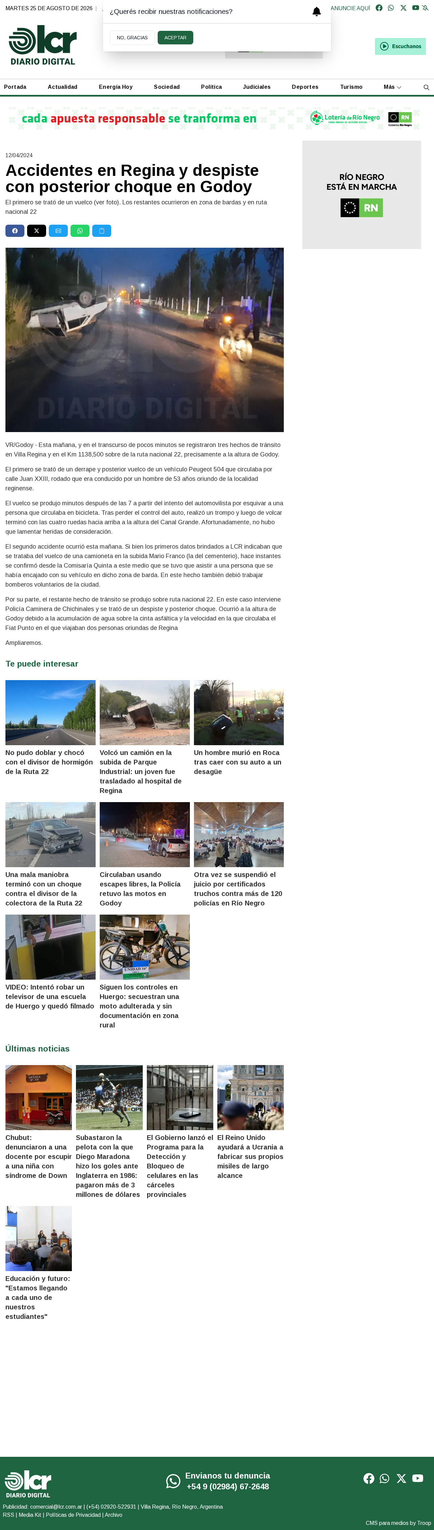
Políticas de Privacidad (73, 1515)
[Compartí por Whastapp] (80, 231)
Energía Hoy (116, 87)
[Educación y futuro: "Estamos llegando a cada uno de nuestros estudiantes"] (38, 1238)
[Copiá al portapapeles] (101, 231)
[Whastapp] (391, 8)
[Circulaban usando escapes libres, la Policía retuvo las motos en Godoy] (145, 834)
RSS (8, 1515)
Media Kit (30, 1515)
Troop (424, 1523)
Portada (15, 87)
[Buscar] (426, 87)
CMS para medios (387, 1523)
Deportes (305, 87)
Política (211, 87)
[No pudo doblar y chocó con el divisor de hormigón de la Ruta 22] (50, 712)
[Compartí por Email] (58, 231)
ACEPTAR (175, 37)
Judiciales (257, 87)
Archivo (113, 1515)
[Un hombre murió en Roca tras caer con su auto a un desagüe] (239, 712)
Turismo (351, 87)
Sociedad (167, 87)
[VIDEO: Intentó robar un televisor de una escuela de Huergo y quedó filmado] (50, 947)
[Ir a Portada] (42, 45)
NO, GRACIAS (132, 37)
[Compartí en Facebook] (14, 231)
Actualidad (63, 87)
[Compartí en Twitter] (36, 231)
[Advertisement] (361, 307)
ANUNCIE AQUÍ (350, 8)
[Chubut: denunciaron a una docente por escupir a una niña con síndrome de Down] (38, 1097)
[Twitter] (403, 8)
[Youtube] (415, 8)
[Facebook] (379, 8)
